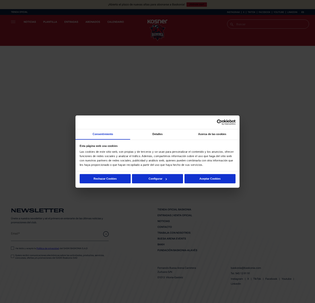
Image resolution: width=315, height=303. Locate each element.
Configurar (155, 178)
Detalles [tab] (157, 134)
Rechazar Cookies (105, 178)
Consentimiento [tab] (103, 134)
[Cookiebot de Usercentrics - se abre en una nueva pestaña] (220, 122)
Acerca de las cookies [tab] (212, 134)
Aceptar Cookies (210, 178)
